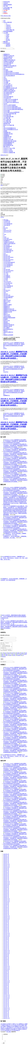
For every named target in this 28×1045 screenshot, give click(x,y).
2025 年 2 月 (6, 878)
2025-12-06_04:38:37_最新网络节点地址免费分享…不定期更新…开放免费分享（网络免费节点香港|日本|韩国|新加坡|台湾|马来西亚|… (15, 682)
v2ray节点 (5, 280)
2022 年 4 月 (6, 927)
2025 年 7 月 (6, 871)
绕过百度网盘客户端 (8, 145)
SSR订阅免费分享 (7, 246)
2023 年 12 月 (6, 898)
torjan (4, 253)
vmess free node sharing (8, 296)
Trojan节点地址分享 (8, 67)
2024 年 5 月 (6, 891)
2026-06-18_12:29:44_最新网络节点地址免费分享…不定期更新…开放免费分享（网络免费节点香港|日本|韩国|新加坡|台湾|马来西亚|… (15, 446)
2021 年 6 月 (6, 941)
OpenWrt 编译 (6, 110)
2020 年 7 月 (6, 957)
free (4, 226)
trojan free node (6, 258)
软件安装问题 (6, 43)
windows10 (8, 27)
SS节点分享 (6, 95)
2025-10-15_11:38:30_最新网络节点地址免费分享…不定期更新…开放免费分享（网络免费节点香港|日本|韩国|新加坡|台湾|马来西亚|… (15, 734)
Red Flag (8, 40)
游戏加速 (5, 322)
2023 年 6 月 (6, 907)
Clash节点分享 (6, 222)
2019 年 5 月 (6, 975)
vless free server (6, 290)
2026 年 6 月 (6, 857)
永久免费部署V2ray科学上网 (10, 88)
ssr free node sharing (7, 239)
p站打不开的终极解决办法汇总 (10, 129)
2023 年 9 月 (6, 903)
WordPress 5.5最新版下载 (9, 152)
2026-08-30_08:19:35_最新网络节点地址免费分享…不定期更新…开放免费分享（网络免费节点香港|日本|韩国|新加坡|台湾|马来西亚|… (15, 821)
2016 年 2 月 (6, 1015)
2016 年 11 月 (6, 1009)
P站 (4, 126)
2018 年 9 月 (6, 983)
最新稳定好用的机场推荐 (9, 317)
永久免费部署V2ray (8, 86)
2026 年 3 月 (6, 859)
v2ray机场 (5, 278)
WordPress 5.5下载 (7, 149)
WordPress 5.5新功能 (8, 151)
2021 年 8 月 (6, 939)
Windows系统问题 (7, 22)
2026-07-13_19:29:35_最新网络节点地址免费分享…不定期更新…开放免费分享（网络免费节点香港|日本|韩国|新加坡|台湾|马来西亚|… (15, 454)
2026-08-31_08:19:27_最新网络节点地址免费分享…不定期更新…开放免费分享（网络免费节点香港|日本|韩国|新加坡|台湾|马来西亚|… (15, 778)
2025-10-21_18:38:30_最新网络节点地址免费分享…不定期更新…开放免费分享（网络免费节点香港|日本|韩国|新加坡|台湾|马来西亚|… (15, 493)
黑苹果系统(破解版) (8, 31)
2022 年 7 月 (6, 923)
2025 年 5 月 (6, 874)
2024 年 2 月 (6, 895)
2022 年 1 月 (6, 931)
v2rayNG (5, 79)
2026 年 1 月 (6, 862)
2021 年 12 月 (6, 933)
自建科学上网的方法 (8, 332)
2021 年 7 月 (6, 940)
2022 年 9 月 (6, 920)
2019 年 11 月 (6, 967)
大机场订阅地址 (7, 316)
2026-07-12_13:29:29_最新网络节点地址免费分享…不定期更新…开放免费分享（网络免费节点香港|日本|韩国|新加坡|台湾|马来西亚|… (15, 463)
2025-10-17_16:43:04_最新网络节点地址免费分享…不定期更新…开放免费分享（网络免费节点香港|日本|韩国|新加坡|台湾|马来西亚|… (15, 716)
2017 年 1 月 (6, 1006)
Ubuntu (7, 34)
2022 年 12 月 (6, 916)
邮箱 (2, 640)
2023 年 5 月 (6, 908)
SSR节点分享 (6, 244)
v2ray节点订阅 (6, 284)
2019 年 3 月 (6, 976)
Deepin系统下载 (7, 115)
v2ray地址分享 (6, 80)
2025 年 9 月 (6, 868)
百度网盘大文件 (7, 138)
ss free (4, 234)
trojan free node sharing (8, 259)
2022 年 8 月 (6, 921)
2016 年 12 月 (6, 1008)
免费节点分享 (6, 314)
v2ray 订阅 (5, 274)
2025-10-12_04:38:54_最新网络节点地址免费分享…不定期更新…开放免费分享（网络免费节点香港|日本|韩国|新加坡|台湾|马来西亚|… (15, 673)
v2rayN (5, 78)
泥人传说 (8, 15)
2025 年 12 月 (6, 864)
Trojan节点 (5, 371)
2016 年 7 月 (6, 1012)
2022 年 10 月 (6, 918)
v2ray (4, 77)
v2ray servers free (7, 271)
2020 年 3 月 (6, 963)
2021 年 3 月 (6, 946)
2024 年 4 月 (6, 893)
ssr (3, 235)
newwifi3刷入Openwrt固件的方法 (11, 102)
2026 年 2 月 (6, 861)
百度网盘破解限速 (7, 143)
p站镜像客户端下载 (8, 133)
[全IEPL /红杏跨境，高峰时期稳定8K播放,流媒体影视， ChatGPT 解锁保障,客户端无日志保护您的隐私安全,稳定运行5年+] (14, 618)
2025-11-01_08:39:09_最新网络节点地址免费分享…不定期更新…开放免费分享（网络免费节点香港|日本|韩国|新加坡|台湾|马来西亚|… (15, 725)
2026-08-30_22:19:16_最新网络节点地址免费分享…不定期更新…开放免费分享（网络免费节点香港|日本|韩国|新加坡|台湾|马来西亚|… (15, 804)
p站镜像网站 (6, 135)
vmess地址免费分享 (7, 57)
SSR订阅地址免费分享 (8, 92)
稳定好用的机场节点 (8, 329)
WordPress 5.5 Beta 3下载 (9, 148)
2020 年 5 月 (6, 960)
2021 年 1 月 (6, 949)
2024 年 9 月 (6, 885)
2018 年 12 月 (6, 980)
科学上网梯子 (6, 327)
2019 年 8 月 (6, 970)
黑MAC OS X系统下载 (8, 125)
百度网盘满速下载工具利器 (9, 141)
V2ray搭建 (5, 82)
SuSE (7, 37)
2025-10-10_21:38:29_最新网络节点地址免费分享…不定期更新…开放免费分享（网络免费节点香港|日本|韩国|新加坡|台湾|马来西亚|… (15, 690)
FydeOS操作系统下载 (8, 116)
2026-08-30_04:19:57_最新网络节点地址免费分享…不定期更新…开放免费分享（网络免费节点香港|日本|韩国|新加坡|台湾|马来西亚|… (15, 847)
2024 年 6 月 (6, 890)
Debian (7, 36)
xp (6, 23)
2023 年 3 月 (6, 911)
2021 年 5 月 (6, 943)
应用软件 (8, 44)
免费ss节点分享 (7, 300)
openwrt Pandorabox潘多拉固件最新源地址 (13, 109)
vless (4, 288)
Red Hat (8, 39)
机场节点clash (6, 320)
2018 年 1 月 (6, 993)
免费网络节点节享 (7, 58)
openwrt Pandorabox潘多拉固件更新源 (12, 108)
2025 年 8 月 (6, 870)
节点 (4, 333)
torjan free (5, 254)
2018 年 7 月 (6, 986)
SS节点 (4, 155)
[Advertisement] (14, 547)
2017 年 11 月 (6, 996)
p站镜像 (5, 131)
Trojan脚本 (5, 69)
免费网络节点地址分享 (8, 55)
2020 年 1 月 (6, 964)
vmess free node (6, 295)
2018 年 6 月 (6, 987)
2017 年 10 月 (6, 998)
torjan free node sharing (8, 257)
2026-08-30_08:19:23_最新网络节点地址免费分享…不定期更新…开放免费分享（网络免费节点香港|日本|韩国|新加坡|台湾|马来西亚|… (15, 830)
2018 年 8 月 (6, 985)
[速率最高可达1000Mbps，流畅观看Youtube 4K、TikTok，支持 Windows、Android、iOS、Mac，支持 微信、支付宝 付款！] (14, 559)
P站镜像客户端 (6, 132)
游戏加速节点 (6, 323)
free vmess (5, 227)
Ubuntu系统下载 (7, 122)
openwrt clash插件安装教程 (9, 105)
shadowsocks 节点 (7, 230)
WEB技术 (5, 3)
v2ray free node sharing (8, 270)
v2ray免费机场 (6, 276)
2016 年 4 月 (6, 1013)
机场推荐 (5, 319)
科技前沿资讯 (6, 1)
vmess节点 (5, 299)
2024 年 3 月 (6, 894)
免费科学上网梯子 (7, 304)
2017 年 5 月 (6, 1002)
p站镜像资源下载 (7, 136)
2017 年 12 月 (6, 995)
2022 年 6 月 (6, 924)
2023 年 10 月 (6, 901)
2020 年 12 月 (6, 950)
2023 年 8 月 (6, 904)
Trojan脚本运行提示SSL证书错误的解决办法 (13, 74)
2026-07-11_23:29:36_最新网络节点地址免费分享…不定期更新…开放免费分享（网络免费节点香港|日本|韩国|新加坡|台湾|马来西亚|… (15, 480)
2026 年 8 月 (6, 854)
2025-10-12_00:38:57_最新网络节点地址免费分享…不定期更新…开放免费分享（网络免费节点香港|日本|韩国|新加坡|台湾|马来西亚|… (15, 742)
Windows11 (8, 28)
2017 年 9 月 (6, 999)
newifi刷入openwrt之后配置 (9, 101)
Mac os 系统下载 (7, 119)
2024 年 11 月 (6, 882)
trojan (4, 68)
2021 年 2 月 (6, 947)
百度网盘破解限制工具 (8, 142)
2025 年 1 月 (6, 880)
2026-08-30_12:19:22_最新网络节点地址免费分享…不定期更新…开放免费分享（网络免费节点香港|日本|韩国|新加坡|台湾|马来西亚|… (15, 812)
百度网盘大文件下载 (8, 139)
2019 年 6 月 (6, 973)
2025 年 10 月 (6, 867)
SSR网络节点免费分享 (8, 61)
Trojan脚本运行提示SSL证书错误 (11, 72)
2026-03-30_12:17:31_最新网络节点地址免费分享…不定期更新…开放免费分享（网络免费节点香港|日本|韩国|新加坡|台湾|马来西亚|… (15, 531)
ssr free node (6, 238)
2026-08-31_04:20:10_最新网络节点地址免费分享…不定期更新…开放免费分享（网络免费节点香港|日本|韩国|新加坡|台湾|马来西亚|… (15, 787)
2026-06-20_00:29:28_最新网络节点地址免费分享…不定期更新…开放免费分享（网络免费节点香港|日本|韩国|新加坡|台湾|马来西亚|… (15, 522)
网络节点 (5, 330)
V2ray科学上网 (6, 83)
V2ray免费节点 (6, 277)
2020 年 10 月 (6, 953)
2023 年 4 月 (6, 910)
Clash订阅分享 (6, 225)
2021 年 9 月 (6, 937)
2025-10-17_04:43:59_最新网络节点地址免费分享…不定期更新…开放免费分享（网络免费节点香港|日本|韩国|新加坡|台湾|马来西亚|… (15, 708)
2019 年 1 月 (6, 979)
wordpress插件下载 (7, 7)
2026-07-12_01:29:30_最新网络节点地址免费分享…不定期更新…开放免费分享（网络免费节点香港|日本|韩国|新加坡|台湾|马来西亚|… (15, 471)
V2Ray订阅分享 (7, 287)
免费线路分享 (6, 306)
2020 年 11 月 (6, 952)
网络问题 (5, 41)
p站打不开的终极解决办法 (9, 128)
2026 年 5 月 (6, 858)
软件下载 (5, 6)
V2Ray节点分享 (7, 281)
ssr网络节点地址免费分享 (9, 60)
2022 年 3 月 (6, 929)
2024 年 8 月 (6, 887)
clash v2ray (5, 219)
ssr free (4, 236)
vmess (4, 292)
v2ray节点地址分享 (7, 85)
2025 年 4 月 (6, 875)
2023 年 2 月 (6, 913)
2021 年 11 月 (6, 934)
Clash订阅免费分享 (7, 223)
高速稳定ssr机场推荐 (8, 335)
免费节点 (5, 313)
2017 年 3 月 (6, 1005)
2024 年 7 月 (6, 888)
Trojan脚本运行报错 (8, 71)
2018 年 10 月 (6, 982)
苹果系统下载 (6, 123)
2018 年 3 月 (6, 992)
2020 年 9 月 (6, 954)
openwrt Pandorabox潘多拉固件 (10, 106)
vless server (5, 291)
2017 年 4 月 (6, 1003)
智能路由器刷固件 (7, 4)
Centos (7, 35)
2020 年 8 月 (6, 956)
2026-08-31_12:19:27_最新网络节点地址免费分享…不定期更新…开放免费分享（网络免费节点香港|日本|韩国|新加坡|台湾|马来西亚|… (15, 769)
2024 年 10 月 (6, 884)
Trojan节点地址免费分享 (9, 75)
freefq (4, 229)
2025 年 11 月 (6, 865)
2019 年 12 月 (6, 966)
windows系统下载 (10, 29)
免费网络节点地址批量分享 (9, 65)
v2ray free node (6, 269)
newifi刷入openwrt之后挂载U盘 (10, 99)
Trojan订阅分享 (6, 266)
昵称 (2, 637)
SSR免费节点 (6, 240)
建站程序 (8, 46)
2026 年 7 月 (6, 855)
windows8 (8, 26)
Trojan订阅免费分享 (8, 265)
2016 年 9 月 (6, 1011)
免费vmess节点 (6, 301)
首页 (4, 20)
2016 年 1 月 (6, 1016)
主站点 (5, 11)
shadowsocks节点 (7, 231)
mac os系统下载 (7, 120)
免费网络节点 (6, 54)
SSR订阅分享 (6, 247)
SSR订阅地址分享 (7, 93)
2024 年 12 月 (6, 881)
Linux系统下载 (6, 118)
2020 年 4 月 (6, 962)
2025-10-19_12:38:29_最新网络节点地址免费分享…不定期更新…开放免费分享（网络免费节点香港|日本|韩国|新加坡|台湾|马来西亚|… (15, 751)
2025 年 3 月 (6, 877)
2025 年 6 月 (6, 872)
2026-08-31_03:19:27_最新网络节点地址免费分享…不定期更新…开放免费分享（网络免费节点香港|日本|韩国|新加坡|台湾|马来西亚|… (15, 795)
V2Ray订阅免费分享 (8, 286)
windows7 (8, 24)
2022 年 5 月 (6, 926)
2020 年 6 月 (6, 959)
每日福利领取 (6, 9)
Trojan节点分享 (6, 261)
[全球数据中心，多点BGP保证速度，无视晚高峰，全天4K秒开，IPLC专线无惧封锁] (14, 580)
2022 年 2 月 (6, 930)
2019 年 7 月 (6, 972)
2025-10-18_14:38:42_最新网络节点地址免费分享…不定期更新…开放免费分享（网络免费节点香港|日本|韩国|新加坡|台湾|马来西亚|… (15, 699)
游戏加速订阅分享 (7, 326)
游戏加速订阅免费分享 (8, 324)
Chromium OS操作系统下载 (9, 113)
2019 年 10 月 (6, 969)
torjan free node (6, 256)
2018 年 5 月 (6, 989)
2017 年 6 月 (6, 1000)
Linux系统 (5, 32)
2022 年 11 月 (6, 917)
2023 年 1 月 (6, 914)
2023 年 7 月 (6, 905)
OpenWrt (5, 103)
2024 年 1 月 (6, 897)
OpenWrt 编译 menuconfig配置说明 (11, 112)
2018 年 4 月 (6, 990)
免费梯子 (5, 303)
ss (3, 233)
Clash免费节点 (6, 220)
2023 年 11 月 (6, 900)
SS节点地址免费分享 (8, 62)
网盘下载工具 (6, 146)
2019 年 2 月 (6, 977)
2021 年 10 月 (6, 936)
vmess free (5, 293)
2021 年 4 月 (6, 944)
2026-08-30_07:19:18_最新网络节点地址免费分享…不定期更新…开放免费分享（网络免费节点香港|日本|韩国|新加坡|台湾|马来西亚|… (15, 838)
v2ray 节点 (5, 273)
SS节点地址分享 (7, 64)
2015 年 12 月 (6, 1018)
